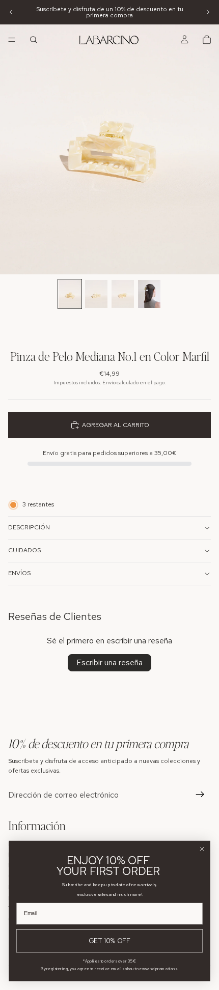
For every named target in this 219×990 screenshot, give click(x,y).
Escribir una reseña (109, 662)
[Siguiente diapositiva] (208, 12)
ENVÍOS (19, 573)
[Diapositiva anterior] (11, 12)
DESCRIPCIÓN (29, 527)
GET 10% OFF (109, 940)
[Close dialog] (202, 849)
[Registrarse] (200, 794)
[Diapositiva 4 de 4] (149, 294)
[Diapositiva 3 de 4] (123, 294)
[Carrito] (207, 40)
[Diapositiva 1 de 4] (70, 294)
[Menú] (11, 39)
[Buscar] (33, 40)
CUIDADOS (24, 550)
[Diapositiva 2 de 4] (96, 294)
